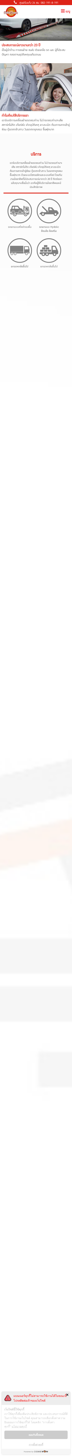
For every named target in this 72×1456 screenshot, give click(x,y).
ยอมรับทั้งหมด (36, 1434)
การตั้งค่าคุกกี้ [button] (36, 1444)
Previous (4, 26)
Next (67, 26)
